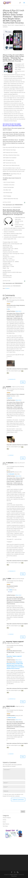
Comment (11, 455)
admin (5, 25)
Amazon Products (19, 25)
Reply (22, 382)
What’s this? (18, 311)
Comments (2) (12, 698)
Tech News (5, 826)
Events (4, 821)
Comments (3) (12, 379)
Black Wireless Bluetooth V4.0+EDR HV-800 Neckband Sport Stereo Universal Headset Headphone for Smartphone (14, 212)
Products (7, 288)
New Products (6, 824)
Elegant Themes (13, 874)
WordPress (14, 876)
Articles (4, 819)
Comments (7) (12, 571)
